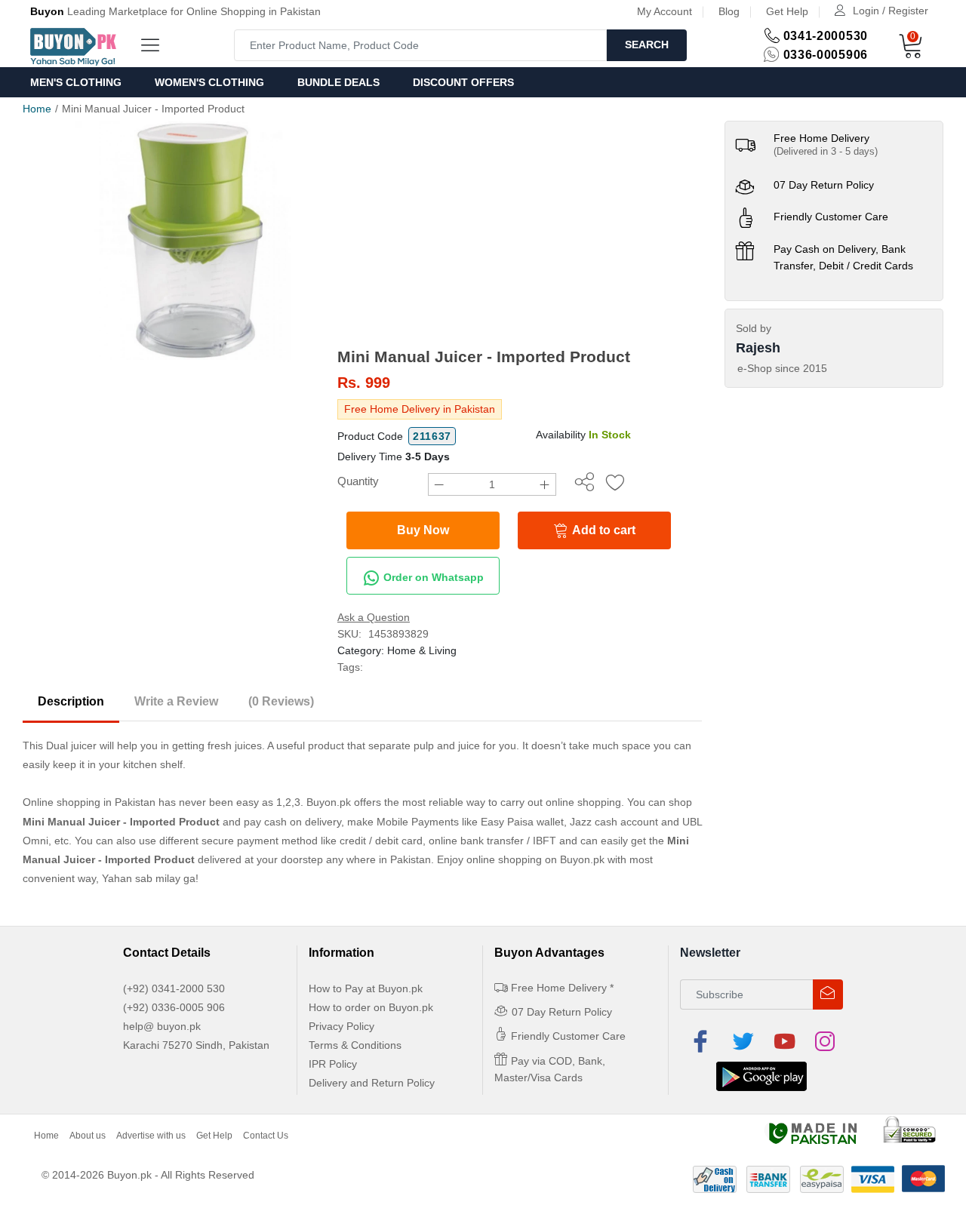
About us (87, 1135)
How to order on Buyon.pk (371, 1007)
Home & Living (422, 650)
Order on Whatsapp (432, 577)
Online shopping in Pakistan (89, 802)
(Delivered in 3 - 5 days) (826, 151)
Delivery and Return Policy (372, 1083)
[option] (195, 240)
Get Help (787, 11)
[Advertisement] (519, 234)
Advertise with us (151, 1135)
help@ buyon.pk (162, 1026)
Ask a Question (373, 617)
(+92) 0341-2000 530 (174, 988)
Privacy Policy (341, 1026)
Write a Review (176, 701)
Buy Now (423, 530)
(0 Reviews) (281, 701)
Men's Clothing (76, 82)
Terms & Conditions (355, 1045)
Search (647, 44)
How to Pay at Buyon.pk (366, 988)
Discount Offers (463, 82)
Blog (729, 11)
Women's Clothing (209, 82)
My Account (664, 11)
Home (37, 109)
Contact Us (265, 1135)
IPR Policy (333, 1064)
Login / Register (890, 11)
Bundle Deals (338, 82)
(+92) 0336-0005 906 (174, 1007)
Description (71, 701)
